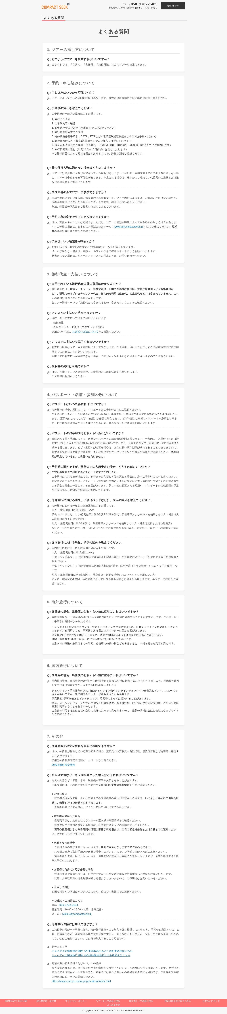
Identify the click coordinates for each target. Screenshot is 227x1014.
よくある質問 (113, 1005)
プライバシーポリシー (76, 1001)
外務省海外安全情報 (63, 764)
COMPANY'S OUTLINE (16, 1001)
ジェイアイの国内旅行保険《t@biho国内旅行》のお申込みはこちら (91, 955)
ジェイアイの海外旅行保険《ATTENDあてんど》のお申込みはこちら (92, 951)
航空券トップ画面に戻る (141, 1001)
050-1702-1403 (68, 905)
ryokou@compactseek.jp (129, 226)
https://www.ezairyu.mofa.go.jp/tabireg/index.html (81, 981)
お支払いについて (211, 1001)
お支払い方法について (85, 331)
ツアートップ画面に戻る (108, 1001)
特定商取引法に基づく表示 (178, 1001)
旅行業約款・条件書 (46, 1001)
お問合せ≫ (172, 5)
